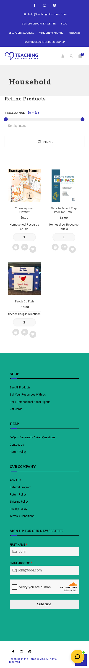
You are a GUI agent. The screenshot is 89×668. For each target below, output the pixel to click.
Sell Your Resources (21, 33)
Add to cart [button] (15, 247)
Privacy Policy (18, 509)
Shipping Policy (19, 501)
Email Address (21, 563)
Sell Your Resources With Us (28, 394)
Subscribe (44, 604)
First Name (18, 544)
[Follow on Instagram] (44, 5)
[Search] (71, 56)
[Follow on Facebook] (34, 5)
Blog (64, 23)
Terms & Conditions (22, 516)
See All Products (20, 387)
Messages (74, 33)
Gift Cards (16, 409)
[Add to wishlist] (32, 249)
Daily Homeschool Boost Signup (44, 42)
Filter (48, 142)
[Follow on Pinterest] (54, 5)
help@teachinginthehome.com (47, 14)
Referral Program (20, 487)
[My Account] (62, 56)
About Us (15, 480)
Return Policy (18, 451)
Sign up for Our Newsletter (38, 23)
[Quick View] (24, 247)
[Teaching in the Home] (22, 56)
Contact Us (17, 444)
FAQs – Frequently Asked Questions (32, 437)
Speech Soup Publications (24, 314)
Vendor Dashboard (51, 33)
